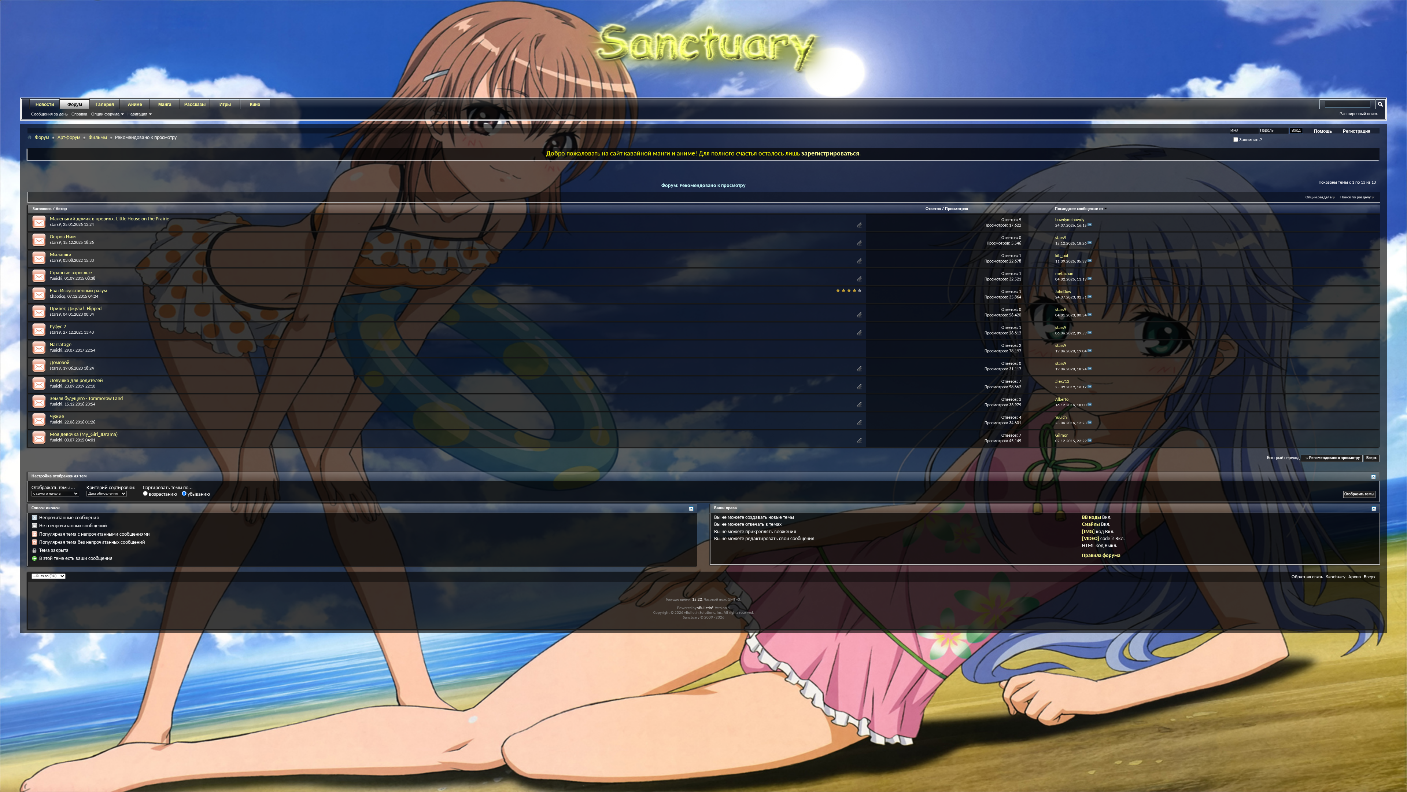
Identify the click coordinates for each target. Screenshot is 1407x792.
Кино (255, 104)
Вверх (1371, 458)
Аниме (135, 104)
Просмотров (956, 209)
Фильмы (98, 137)
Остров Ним (62, 237)
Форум (74, 104)
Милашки (60, 255)
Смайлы (1091, 524)
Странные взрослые (71, 273)
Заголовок (42, 209)
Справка (79, 114)
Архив (1354, 577)
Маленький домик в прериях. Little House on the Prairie (109, 219)
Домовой (60, 363)
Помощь (1323, 131)
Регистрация (1356, 131)
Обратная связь (1307, 577)
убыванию (198, 494)
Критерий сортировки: (111, 488)
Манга (164, 104)
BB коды (1091, 517)
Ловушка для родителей (76, 381)
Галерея (105, 104)
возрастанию (162, 494)
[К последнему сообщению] (1089, 226)
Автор (61, 209)
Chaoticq (57, 296)
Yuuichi (56, 278)
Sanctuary (1335, 577)
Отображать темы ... (53, 488)
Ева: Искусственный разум (78, 291)
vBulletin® (705, 608)
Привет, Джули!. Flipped (75, 309)
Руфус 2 (58, 327)
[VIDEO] (1090, 539)
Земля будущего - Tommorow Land (86, 399)
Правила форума (1101, 555)
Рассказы (195, 104)
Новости (45, 104)
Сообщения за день (49, 114)
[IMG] (1088, 532)
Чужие (57, 416)
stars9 (55, 225)
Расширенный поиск (1359, 113)
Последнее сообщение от (1079, 209)
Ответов (933, 209)
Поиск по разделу (1355, 197)
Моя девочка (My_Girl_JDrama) (84, 434)
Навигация (137, 114)
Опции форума (105, 114)
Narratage (60, 345)
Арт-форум (69, 137)
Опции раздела (1319, 197)
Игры (225, 104)
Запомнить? (1250, 140)
